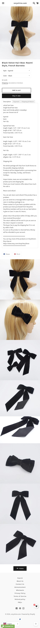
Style (4, 71)
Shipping (5, 83)
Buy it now (16, 96)
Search (20, 578)
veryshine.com (20, 3)
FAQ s (20, 602)
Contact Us (20, 584)
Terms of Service (20, 596)
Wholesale (20, 590)
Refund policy (20, 599)
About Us (20, 581)
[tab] (7, 101)
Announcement (20, 587)
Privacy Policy (20, 593)
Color (5, 76)
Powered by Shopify (28, 614)
